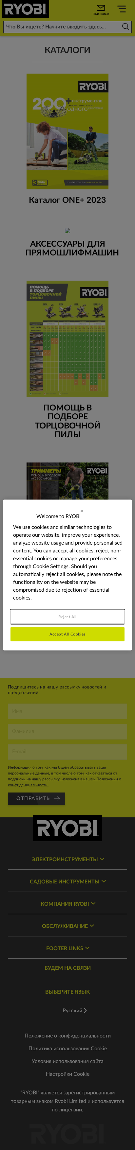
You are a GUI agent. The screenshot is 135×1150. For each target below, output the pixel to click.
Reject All (67, 617)
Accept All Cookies (67, 634)
